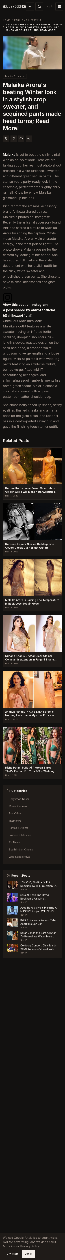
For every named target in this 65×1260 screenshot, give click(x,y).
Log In (49, 6)
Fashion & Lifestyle (28, 20)
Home (6, 20)
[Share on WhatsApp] (21, 138)
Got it (28, 1253)
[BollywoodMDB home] (14, 6)
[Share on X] (6, 138)
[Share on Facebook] (13, 138)
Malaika (9, 154)
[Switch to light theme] (30, 6)
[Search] (39, 6)
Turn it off (11, 1253)
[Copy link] (29, 138)
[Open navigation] (59, 6)
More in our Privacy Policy (21, 1246)
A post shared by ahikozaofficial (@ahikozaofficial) (29, 312)
